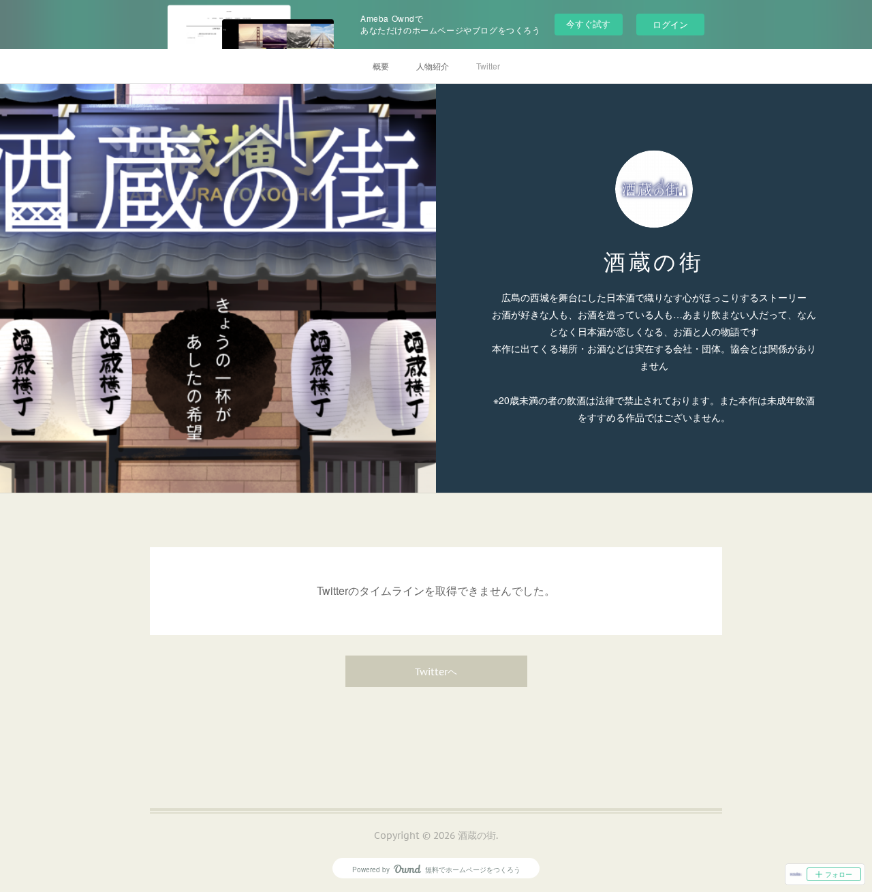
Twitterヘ (436, 672)
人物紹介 (432, 66)
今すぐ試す (588, 23)
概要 (381, 66)
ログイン (670, 24)
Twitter (488, 66)
